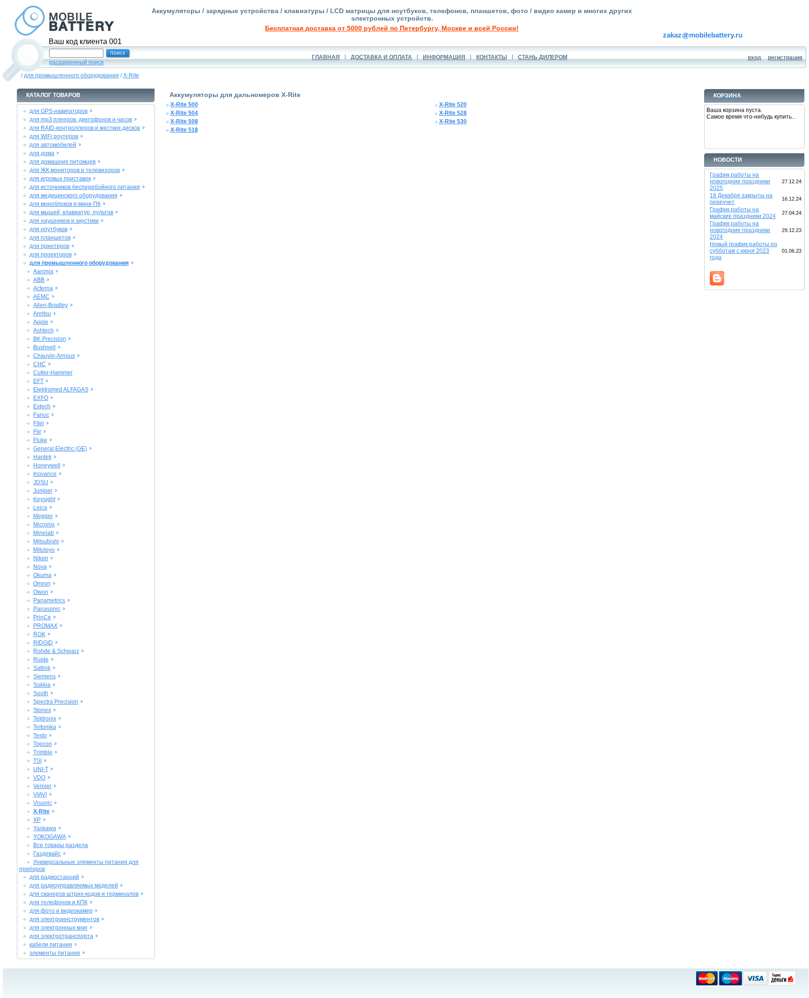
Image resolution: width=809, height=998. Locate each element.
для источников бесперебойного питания (84, 187)
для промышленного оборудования (71, 75)
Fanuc (41, 415)
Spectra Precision (55, 701)
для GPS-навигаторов (58, 111)
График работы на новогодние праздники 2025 (740, 181)
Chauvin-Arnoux (54, 356)
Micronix (44, 524)
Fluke (40, 440)
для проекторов (50, 254)
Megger (43, 516)
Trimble (42, 752)
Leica (40, 507)
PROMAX (45, 626)
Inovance (45, 474)
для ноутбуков (48, 229)
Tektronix (44, 718)
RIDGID (43, 642)
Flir (37, 431)
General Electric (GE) (60, 448)
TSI (37, 761)
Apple (40, 322)
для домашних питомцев (62, 161)
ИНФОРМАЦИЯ (444, 57)
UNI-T (40, 769)
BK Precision (49, 339)
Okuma (42, 575)
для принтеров (49, 246)
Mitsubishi (46, 541)
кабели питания (50, 944)
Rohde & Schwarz (56, 651)
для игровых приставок (60, 178)
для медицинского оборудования (73, 195)
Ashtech (43, 330)
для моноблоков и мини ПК (65, 204)
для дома (41, 153)
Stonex (42, 710)
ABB (38, 280)
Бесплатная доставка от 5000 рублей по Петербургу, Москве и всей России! (392, 28)
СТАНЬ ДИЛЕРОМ (542, 57)
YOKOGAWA (49, 836)
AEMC (41, 296)
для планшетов (50, 237)
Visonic (42, 803)
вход (754, 57)
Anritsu (42, 313)
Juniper (42, 491)
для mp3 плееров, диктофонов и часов (80, 119)
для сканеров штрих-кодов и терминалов (84, 894)
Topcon (42, 744)
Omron (42, 583)
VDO (39, 777)
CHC (39, 364)
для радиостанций (54, 877)
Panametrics (49, 600)
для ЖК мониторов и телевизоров (74, 170)
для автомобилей (52, 145)
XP (37, 820)
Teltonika (44, 727)
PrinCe (42, 617)
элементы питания (54, 953)
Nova (40, 566)
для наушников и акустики (64, 221)
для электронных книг (58, 927)
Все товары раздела (60, 845)
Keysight (44, 499)
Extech (42, 406)
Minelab (43, 533)
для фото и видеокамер (61, 911)
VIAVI (40, 794)
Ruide (41, 659)
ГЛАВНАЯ (326, 57)
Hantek (42, 457)
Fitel (38, 423)
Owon (40, 592)
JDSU (40, 482)
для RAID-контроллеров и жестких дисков (84, 128)
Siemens (44, 676)
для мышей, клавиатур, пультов (71, 212)
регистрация (785, 57)
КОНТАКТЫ (491, 57)
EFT (38, 381)
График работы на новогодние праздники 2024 (740, 230)
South (40, 693)
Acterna (43, 288)
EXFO (40, 398)
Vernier (42, 786)
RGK (39, 634)
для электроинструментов (64, 919)
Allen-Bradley (50, 305)
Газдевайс (47, 853)
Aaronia (43, 271)
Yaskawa (44, 828)
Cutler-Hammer (53, 372)
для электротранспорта (61, 936)
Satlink (42, 668)
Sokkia (42, 685)
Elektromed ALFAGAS (60, 389)
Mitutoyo (44, 550)
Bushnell (44, 347)
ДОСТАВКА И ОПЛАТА (381, 57)
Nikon (40, 558)
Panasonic (46, 609)
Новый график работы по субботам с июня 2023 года (743, 251)
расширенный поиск (76, 62)
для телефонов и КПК (58, 902)
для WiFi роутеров (53, 136)
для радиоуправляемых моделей (73, 885)
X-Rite (131, 75)
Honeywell (46, 465)
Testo (40, 735)
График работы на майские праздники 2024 (743, 212)
